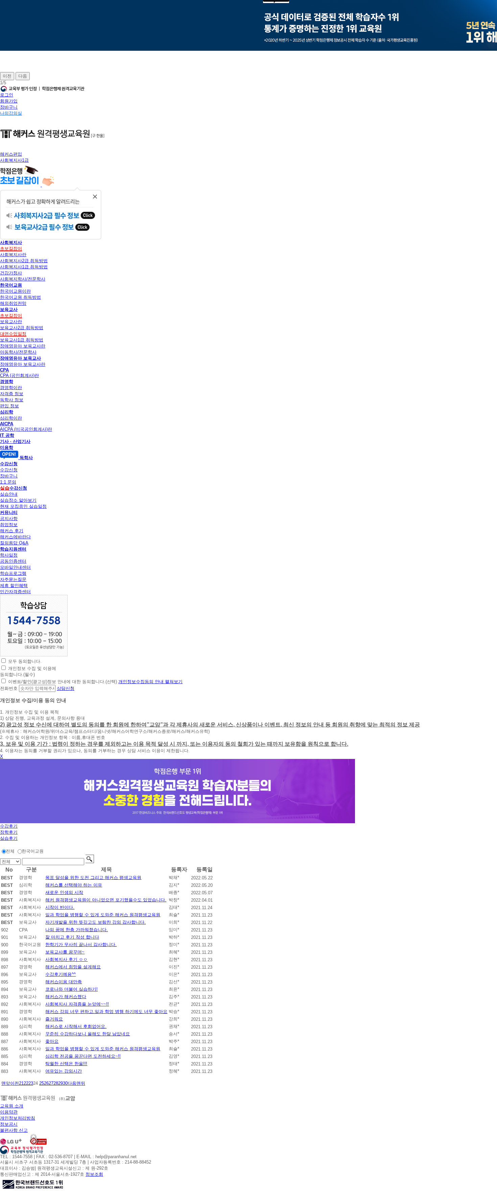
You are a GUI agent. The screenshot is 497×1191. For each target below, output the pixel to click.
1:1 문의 (8, 482)
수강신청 (9, 469)
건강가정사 (11, 272)
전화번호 (9, 688)
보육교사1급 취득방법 (21, 339)
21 (21, 1083)
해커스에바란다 (15, 536)
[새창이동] (34, 654)
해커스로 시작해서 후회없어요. (75, 1026)
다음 (22, 75)
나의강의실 (11, 113)
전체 (10, 851)
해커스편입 (11, 154)
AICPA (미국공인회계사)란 (26, 429)
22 (26, 1083)
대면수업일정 (13, 333)
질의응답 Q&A (14, 542)
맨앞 (5, 1083)
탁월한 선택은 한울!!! (66, 1063)
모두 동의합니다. (25, 661)
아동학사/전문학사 (18, 352)
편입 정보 (9, 405)
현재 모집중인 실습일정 (23, 506)
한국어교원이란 (15, 291)
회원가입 (9, 101)
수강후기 (9, 826)
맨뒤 (80, 1083)
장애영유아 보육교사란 (22, 346)
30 (65, 1083)
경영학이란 (11, 387)
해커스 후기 (11, 530)
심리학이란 (11, 418)
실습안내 (9, 494)
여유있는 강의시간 (63, 1071)
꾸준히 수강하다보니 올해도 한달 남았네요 (87, 1033)
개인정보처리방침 (17, 1118)
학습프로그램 (13, 573)
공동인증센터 (13, 561)
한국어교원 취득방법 (20, 297)
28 (55, 1083)
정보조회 (94, 1174)
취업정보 (9, 524)
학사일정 (9, 555)
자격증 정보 (11, 393)
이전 (7, 75)
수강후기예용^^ (60, 974)
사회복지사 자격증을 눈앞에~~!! (77, 1004)
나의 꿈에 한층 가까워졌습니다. (76, 929)
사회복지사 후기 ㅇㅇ (66, 959)
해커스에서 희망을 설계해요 (73, 966)
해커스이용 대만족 (63, 981)
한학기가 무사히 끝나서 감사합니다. (81, 944)
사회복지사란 (13, 254)
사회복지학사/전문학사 (22, 279)
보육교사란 (11, 321)
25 (41, 1083)
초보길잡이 (11, 248)
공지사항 (9, 518)
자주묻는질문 (13, 579)
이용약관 (9, 1112)
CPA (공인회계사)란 (19, 375)
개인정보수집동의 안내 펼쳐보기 (150, 681)
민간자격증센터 (15, 591)
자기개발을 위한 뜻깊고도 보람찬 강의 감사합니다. (95, 922)
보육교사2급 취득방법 (21, 327)
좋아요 (51, 1041)
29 (60, 1083)
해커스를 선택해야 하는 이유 (73, 884)
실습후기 (9, 838)
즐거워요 (54, 1018)
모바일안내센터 (15, 567)
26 (46, 1083)
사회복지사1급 (14, 160)
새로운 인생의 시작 (64, 892)
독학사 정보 (11, 399)
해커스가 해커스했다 (65, 996)
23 (30, 1083)
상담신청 (65, 688)
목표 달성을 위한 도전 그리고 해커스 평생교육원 (93, 877)
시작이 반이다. (59, 907)
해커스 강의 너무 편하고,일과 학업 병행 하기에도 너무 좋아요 (106, 1011)
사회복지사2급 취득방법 (24, 260)
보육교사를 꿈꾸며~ (65, 951)
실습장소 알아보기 (18, 500)
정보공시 (9, 1124)
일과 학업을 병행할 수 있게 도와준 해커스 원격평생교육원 (102, 914)
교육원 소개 (11, 1105)
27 (51, 1083)
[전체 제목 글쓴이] (11, 861)
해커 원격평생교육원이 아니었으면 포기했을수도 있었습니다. (105, 899)
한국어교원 (33, 851)
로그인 (6, 94)
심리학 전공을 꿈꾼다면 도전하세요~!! (83, 1056)
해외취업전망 (13, 303)
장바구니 (9, 107)
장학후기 (9, 832)
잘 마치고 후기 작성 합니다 (72, 937)
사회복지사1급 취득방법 (24, 266)
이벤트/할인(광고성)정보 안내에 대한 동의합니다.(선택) (62, 681)
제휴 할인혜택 (14, 585)
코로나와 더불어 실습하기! (71, 989)
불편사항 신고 (14, 1130)
